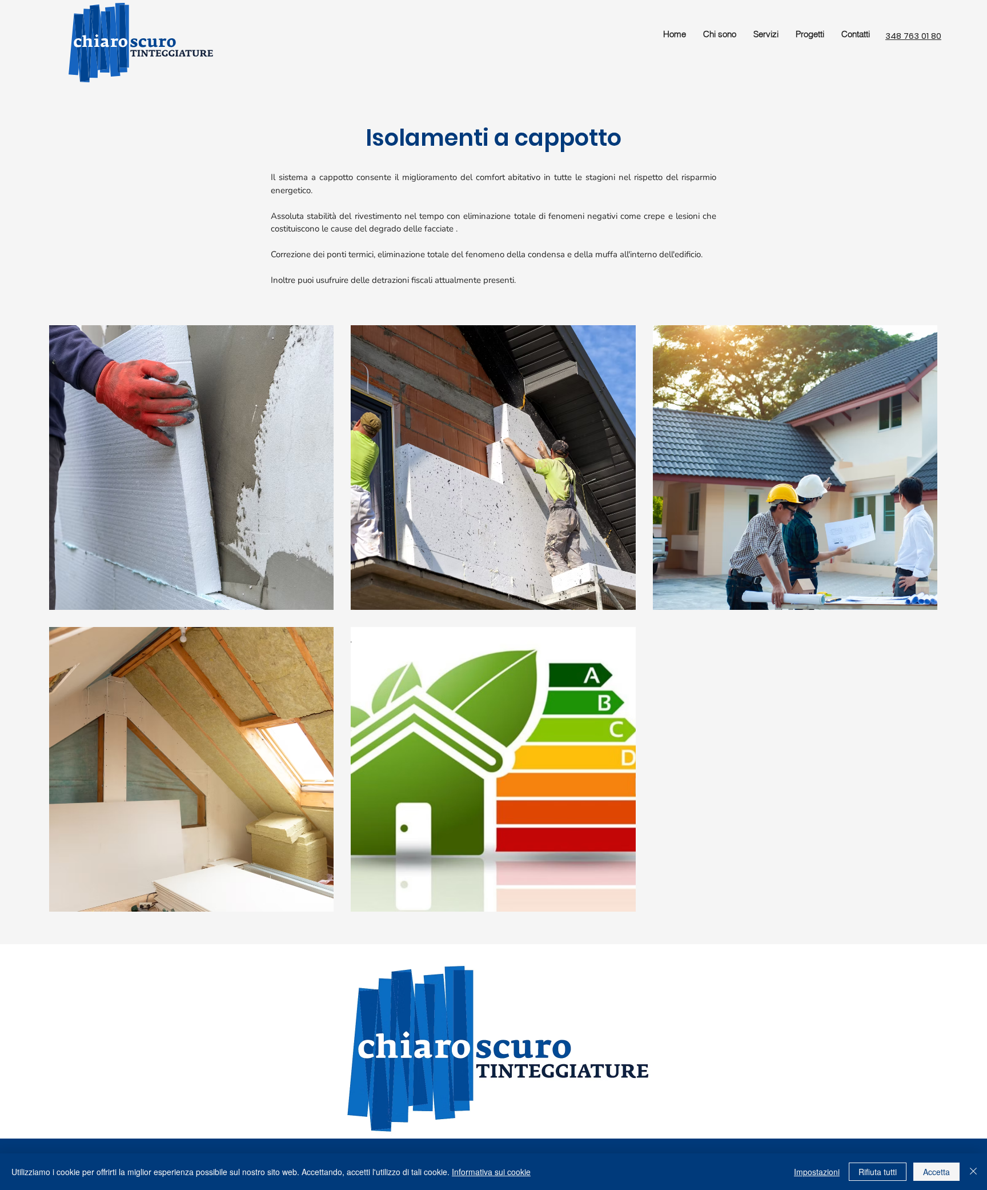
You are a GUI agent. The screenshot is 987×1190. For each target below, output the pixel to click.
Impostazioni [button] (817, 1171)
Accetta (936, 1171)
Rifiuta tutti (877, 1171)
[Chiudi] (973, 1172)
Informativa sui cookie (491, 1171)
